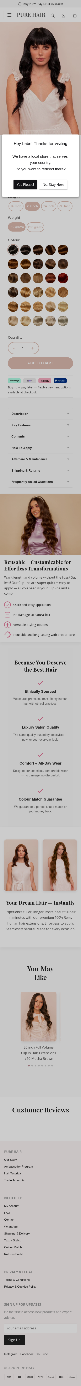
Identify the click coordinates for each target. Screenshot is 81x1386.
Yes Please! (25, 184)
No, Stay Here (53, 184)
